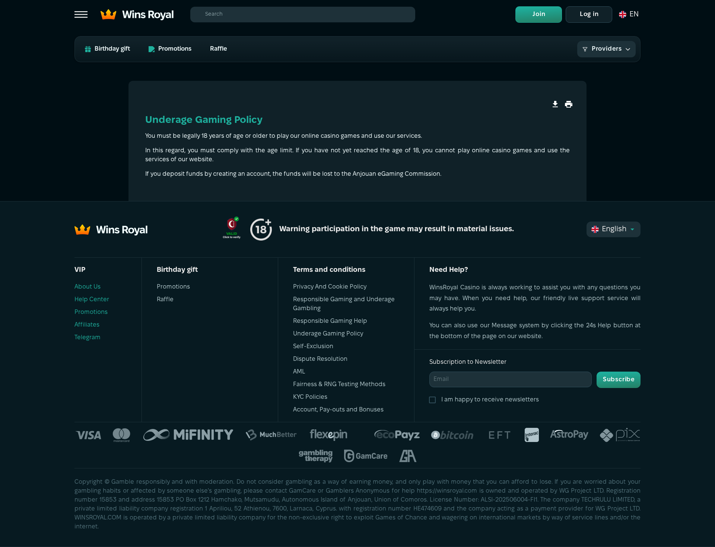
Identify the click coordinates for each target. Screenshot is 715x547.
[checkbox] (433, 399)
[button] (628, 14)
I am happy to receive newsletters (490, 400)
